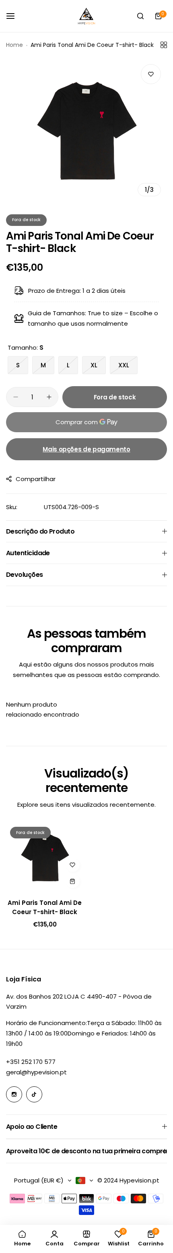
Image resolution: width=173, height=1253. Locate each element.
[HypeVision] (86, 16)
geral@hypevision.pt (36, 1072)
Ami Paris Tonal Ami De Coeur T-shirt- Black (45, 907)
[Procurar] (140, 16)
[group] (86, 130)
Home (14, 45)
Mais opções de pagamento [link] (86, 449)
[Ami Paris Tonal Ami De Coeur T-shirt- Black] (45, 857)
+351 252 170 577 (31, 1062)
